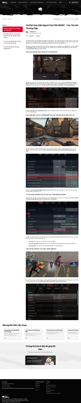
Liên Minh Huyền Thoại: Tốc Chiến (53, 393)
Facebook (37, 383)
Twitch (36, 390)
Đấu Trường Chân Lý (50, 390)
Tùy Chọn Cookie (5, 385)
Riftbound (48, 388)
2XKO (47, 383)
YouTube (37, 386)
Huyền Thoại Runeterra (51, 386)
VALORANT (48, 391)
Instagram (37, 385)
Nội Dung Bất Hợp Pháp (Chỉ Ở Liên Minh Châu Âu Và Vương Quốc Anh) (17, 388)
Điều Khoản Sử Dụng (6, 386)
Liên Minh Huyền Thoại (51, 385)
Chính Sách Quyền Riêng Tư (8, 383)
